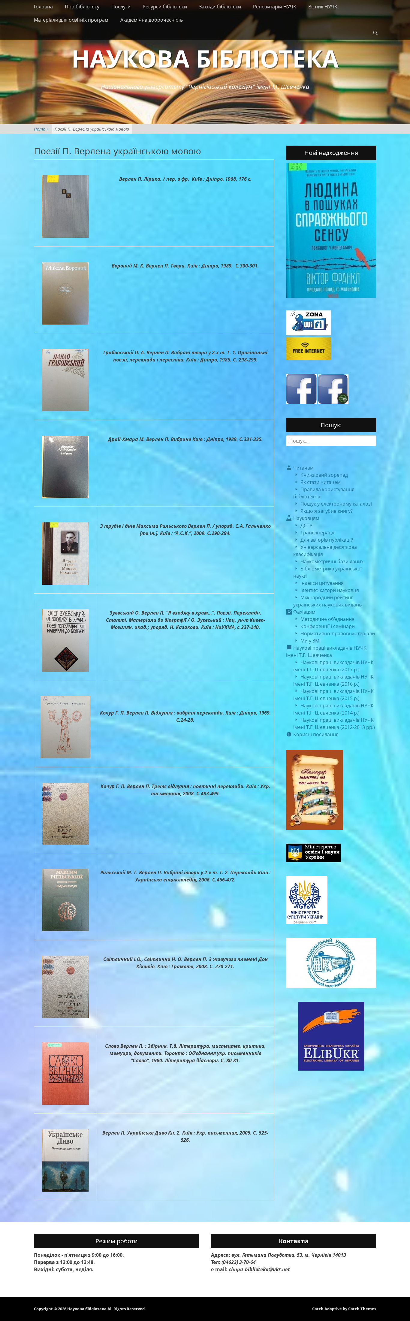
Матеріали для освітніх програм (71, 20)
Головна (43, 6)
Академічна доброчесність (151, 20)
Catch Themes (362, 1308)
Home (41, 129)
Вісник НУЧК (322, 6)
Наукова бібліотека (205, 58)
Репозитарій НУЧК (274, 6)
